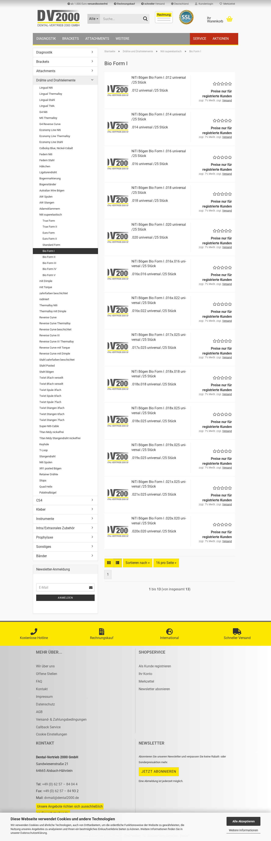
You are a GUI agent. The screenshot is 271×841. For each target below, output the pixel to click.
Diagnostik (46, 39)
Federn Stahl (46, 160)
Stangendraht (47, 456)
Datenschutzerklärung (33, 832)
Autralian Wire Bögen (51, 190)
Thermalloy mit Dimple (52, 311)
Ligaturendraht (48, 172)
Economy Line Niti (50, 130)
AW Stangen (46, 202)
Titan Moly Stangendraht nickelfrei (59, 438)
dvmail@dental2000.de (61, 798)
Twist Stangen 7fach (51, 420)
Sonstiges (43, 547)
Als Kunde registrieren (155, 666)
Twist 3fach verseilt (51, 377)
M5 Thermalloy (48, 118)
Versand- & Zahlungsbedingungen (61, 719)
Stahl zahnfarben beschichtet (57, 359)
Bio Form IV (49, 269)
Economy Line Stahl (51, 142)
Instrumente (45, 519)
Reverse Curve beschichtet (55, 329)
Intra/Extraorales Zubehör (55, 528)
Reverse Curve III (49, 335)
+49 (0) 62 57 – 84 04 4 (59, 784)
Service (199, 39)
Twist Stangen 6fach (51, 414)
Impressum (44, 697)
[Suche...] (145, 19)
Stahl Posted (47, 365)
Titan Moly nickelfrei (51, 432)
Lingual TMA (46, 105)
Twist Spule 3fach (50, 390)
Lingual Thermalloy (50, 93)
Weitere (122, 39)
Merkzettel (228, 3)
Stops (42, 480)
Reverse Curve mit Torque (54, 347)
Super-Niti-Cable (49, 426)
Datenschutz (45, 704)
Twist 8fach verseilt (51, 383)
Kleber (41, 509)
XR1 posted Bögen (50, 468)
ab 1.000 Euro (89, 3)
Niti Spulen (45, 462)
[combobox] (137, 563)
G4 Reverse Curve (50, 124)
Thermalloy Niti (48, 305)
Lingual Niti (46, 87)
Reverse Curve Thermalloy (55, 323)
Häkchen (44, 166)
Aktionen (221, 39)
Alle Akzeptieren (243, 821)
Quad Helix (45, 486)
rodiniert (44, 299)
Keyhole (44, 444)
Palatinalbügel (47, 492)
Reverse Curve (48, 317)
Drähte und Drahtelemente (55, 80)
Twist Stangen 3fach (51, 408)
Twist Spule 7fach (50, 402)
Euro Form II (50, 238)
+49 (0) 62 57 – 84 (57, 791)
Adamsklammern (49, 208)
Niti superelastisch (50, 214)
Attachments (97, 39)
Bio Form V (49, 275)
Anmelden (65, 597)
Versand (154, 3)
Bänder (41, 556)
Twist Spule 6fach (50, 395)
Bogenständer (47, 184)
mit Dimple (45, 281)
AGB (39, 712)
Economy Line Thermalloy (54, 136)
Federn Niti (45, 154)
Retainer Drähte (48, 474)
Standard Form (51, 244)
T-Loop (43, 450)
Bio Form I (49, 251)
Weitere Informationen (243, 830)
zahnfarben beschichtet (53, 293)
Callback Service (48, 727)
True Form (49, 220)
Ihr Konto (145, 674)
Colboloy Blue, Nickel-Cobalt (56, 148)
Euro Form (49, 232)
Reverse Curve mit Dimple (54, 353)
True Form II (50, 226)
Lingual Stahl (47, 100)
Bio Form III (49, 263)
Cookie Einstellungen (51, 734)
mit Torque (45, 287)
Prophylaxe (44, 537)
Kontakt (42, 689)
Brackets (70, 39)
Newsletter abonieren (154, 689)
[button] (180, 4)
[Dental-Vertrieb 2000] (58, 18)
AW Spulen (46, 196)
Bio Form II (49, 256)
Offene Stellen (46, 674)
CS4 (39, 500)
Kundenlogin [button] (205, 3)
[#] (186, 17)
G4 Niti (43, 112)
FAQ (39, 681)
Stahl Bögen (46, 371)
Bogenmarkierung (50, 178)
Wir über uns (45, 666)
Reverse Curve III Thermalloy (56, 341)
